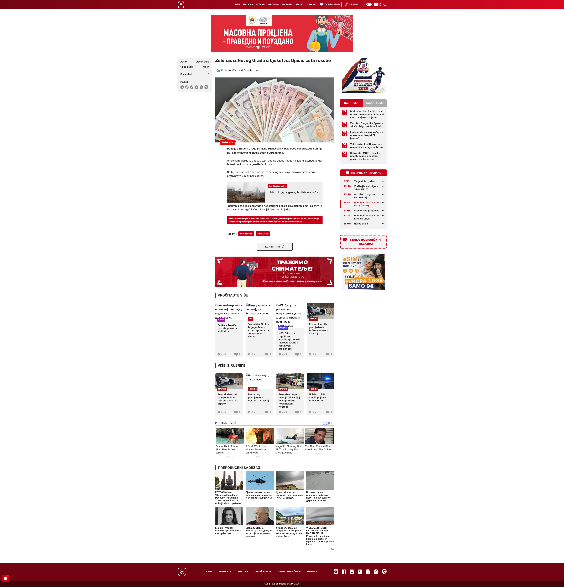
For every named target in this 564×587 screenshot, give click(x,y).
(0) (274, 246)
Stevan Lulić (202, 61)
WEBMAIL (312, 571)
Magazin (287, 4)
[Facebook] (344, 571)
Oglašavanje (263, 571)
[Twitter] (360, 571)
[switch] (368, 4)
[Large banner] (282, 33)
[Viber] (384, 571)
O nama (208, 571)
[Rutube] (368, 571)
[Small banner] (363, 75)
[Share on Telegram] (192, 87)
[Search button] (385, 4)
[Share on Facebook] (187, 87)
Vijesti (260, 4)
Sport (300, 4)
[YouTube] (336, 571)
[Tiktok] (376, 571)
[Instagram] (352, 571)
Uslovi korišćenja (289, 571)
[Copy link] (182, 87)
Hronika (273, 4)
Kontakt (243, 571)
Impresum (225, 571)
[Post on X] (196, 87)
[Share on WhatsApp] (201, 87)
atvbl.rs (297, 221)
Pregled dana (244, 4)
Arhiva (311, 4)
